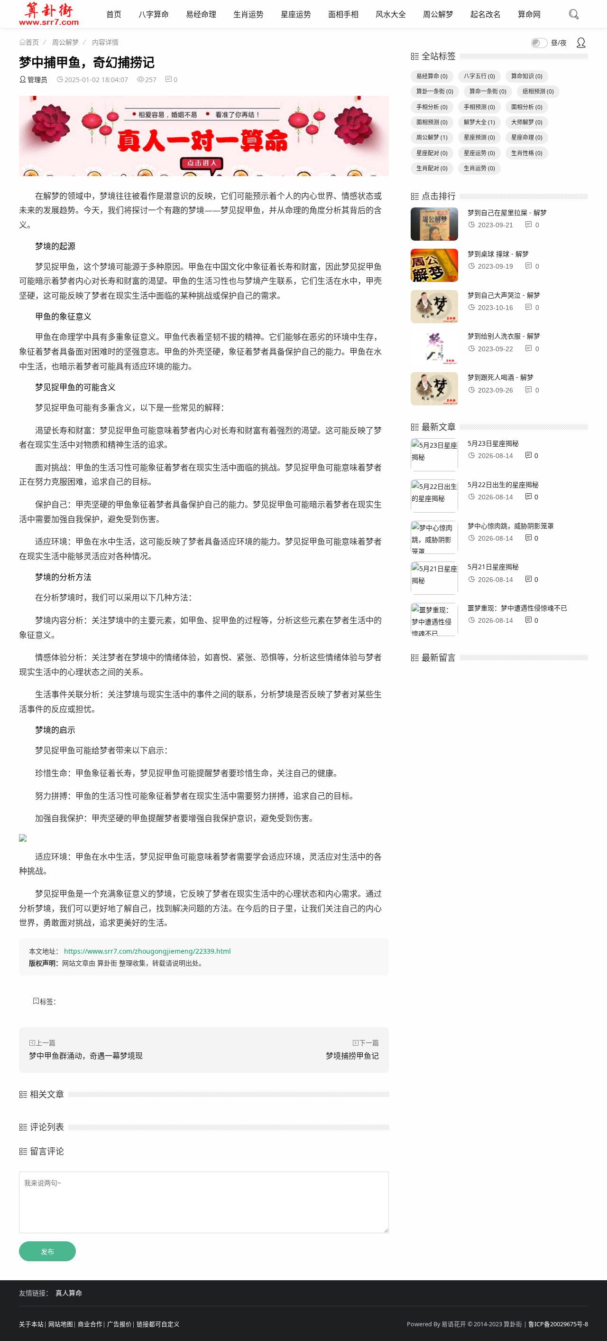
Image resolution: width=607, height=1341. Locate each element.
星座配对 (432, 153)
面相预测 (432, 122)
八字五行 (479, 76)
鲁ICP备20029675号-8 (558, 1324)
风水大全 (391, 14)
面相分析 (527, 107)
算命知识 (527, 76)
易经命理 (201, 14)
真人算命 (68, 1292)
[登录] (581, 43)
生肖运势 (248, 14)
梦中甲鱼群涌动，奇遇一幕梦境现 (86, 1055)
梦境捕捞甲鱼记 (352, 1055)
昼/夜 (559, 42)
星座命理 (527, 137)
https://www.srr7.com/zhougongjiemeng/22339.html (147, 951)
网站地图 (60, 1324)
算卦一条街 (434, 91)
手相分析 (432, 107)
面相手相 (343, 14)
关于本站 (31, 1324)
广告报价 (119, 1324)
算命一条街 (487, 91)
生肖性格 (527, 153)
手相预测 (479, 107)
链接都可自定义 (158, 1324)
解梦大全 (479, 122)
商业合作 (90, 1324)
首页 (113, 14)
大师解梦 (527, 122)
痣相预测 (538, 91)
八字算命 (153, 14)
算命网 (529, 14)
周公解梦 (438, 14)
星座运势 (296, 14)
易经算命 (432, 76)
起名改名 (485, 14)
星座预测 (479, 137)
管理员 (37, 79)
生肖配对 (432, 168)
